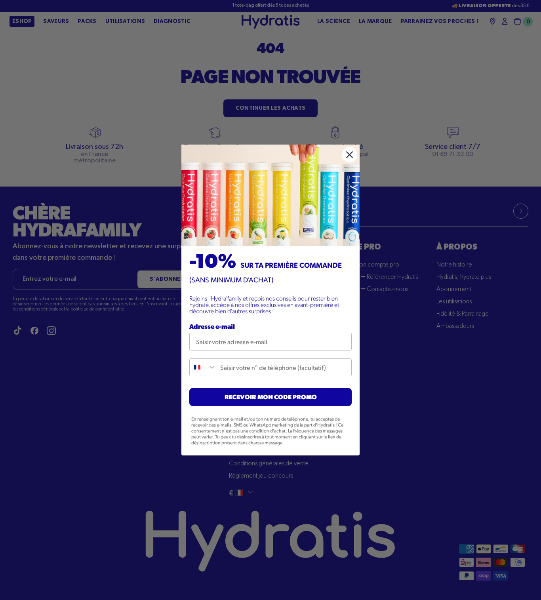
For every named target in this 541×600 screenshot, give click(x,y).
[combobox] (203, 367)
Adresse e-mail (212, 326)
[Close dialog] (349, 155)
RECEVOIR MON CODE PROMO (271, 396)
